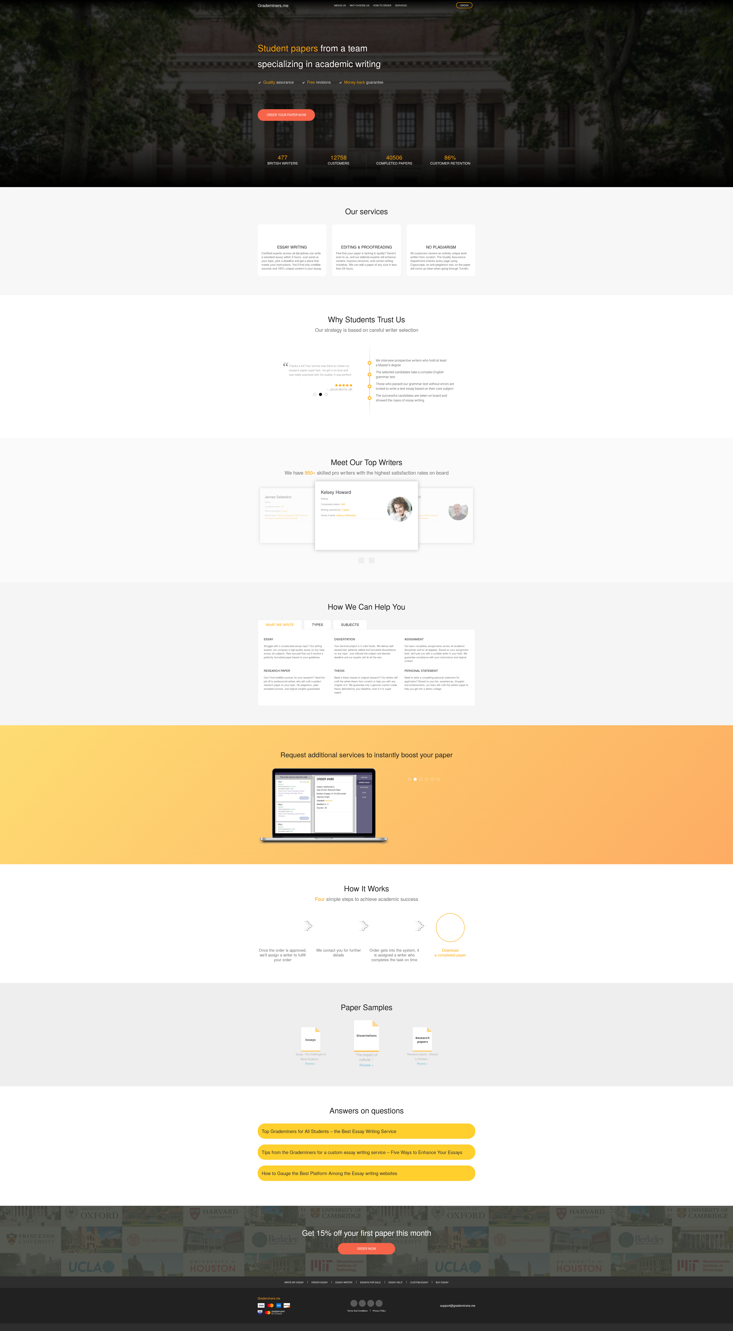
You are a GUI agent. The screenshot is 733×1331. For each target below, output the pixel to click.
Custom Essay (419, 1282)
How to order (382, 5)
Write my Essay (294, 1282)
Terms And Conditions (357, 1310)
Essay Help (395, 1282)
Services (401, 5)
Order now (366, 1249)
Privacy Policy (379, 1310)
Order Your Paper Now (286, 115)
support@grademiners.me (457, 1305)
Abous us (340, 5)
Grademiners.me (273, 5)
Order (464, 5)
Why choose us (359, 5)
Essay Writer (343, 1282)
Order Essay (319, 1282)
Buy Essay (442, 1282)
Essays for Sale (370, 1282)
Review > (310, 1063)
